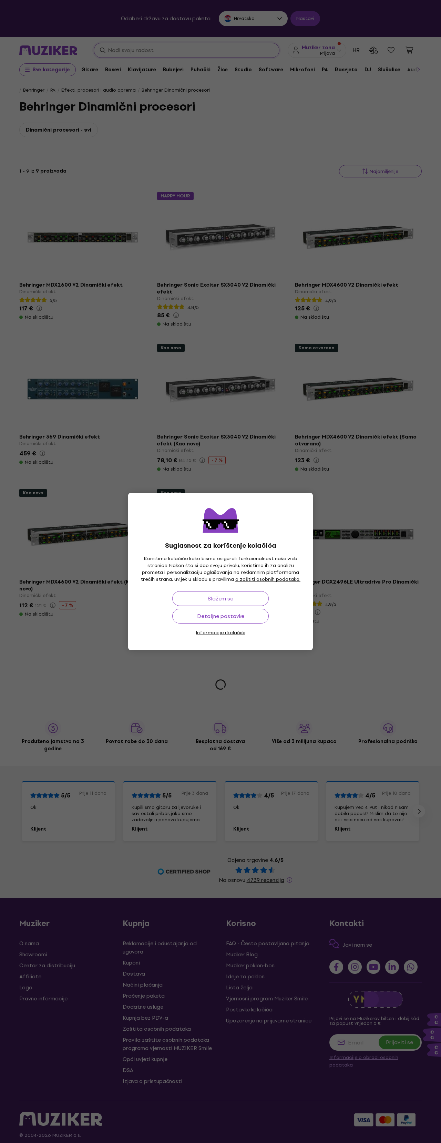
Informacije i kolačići (220, 632)
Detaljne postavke (220, 616)
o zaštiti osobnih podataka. (267, 579)
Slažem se (220, 598)
